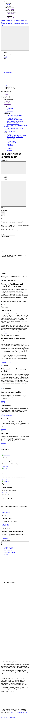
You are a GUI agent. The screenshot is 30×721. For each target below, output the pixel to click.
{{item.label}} (10, 9)
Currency (9, 147)
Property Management (9, 129)
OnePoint (6, 125)
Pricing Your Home (12, 116)
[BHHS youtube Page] (16, 644)
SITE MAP (7, 552)
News (8, 145)
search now (3, 412)
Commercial (10, 109)
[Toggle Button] (15, 36)
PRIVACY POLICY (9, 547)
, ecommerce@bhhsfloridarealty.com (18, 710)
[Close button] (13, 166)
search (2, 210)
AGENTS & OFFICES (10, 551)
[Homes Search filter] (13, 198)
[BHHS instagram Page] (16, 656)
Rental (8, 108)
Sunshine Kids (11, 138)
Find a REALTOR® (12, 141)
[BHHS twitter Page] (16, 607)
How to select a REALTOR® (14, 114)
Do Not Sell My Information (8, 716)
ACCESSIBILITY (8, 548)
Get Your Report (5, 235)
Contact (9, 132)
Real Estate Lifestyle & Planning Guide (17, 124)
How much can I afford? (13, 115)
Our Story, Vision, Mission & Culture (16, 134)
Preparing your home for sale (14, 118)
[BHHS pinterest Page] (16, 619)
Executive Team (11, 137)
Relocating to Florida (12, 121)
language (9, 148)
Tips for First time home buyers (15, 119)
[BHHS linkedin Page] (16, 631)
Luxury (6, 111)
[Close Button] (13, 186)
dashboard (9, 5)
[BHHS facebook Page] (16, 594)
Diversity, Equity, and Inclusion (15, 135)
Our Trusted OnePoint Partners (15, 127)
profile (5, 55)
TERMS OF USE (8, 545)
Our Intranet (10, 144)
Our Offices (10, 142)
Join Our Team (11, 140)
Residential (10, 106)
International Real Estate (13, 122)
